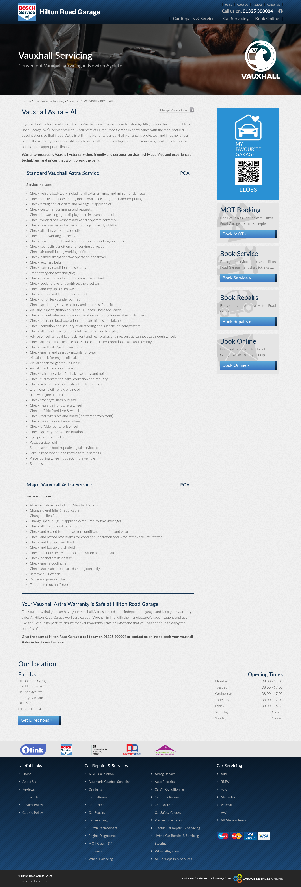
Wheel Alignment (167, 851)
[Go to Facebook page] (280, 11)
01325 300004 (247, 11)
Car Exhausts (164, 805)
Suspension (97, 851)
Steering (161, 843)
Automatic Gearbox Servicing (109, 781)
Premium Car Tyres (168, 820)
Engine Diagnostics (102, 836)
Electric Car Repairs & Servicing (177, 828)
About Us (242, 4)
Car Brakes (96, 805)
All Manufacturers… (235, 820)
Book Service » (237, 278)
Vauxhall (227, 805)
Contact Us (273, 4)
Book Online (267, 19)
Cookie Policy (32, 812)
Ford (224, 789)
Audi (224, 774)
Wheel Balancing (101, 859)
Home (228, 4)
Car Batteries (98, 797)
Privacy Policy (32, 805)
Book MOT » (235, 234)
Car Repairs (97, 812)
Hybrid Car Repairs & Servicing (177, 836)
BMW (225, 781)
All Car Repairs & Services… (175, 859)
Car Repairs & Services (195, 19)
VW (224, 812)
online (153, 636)
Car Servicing (236, 19)
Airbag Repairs (165, 774)
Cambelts (95, 789)
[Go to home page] (59, 12)
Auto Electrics (165, 781)
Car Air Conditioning (169, 789)
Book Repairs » (237, 322)
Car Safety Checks (168, 812)
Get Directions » (36, 720)
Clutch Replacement (103, 828)
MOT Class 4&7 (100, 843)
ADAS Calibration (101, 774)
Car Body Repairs (167, 797)
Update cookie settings (33, 881)
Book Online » (236, 365)
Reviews (257, 4)
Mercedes (228, 797)
